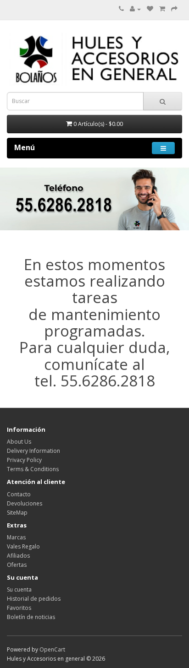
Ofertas (17, 565)
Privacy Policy (24, 460)
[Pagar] (174, 9)
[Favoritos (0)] (150, 9)
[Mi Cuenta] (135, 9)
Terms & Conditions (33, 469)
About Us (19, 441)
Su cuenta (19, 589)
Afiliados (18, 555)
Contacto (19, 494)
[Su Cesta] (162, 9)
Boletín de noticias (31, 617)
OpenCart (52, 649)
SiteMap (17, 512)
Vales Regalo (23, 546)
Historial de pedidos (34, 599)
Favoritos (19, 608)
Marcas (16, 537)
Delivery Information (33, 451)
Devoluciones (24, 503)
